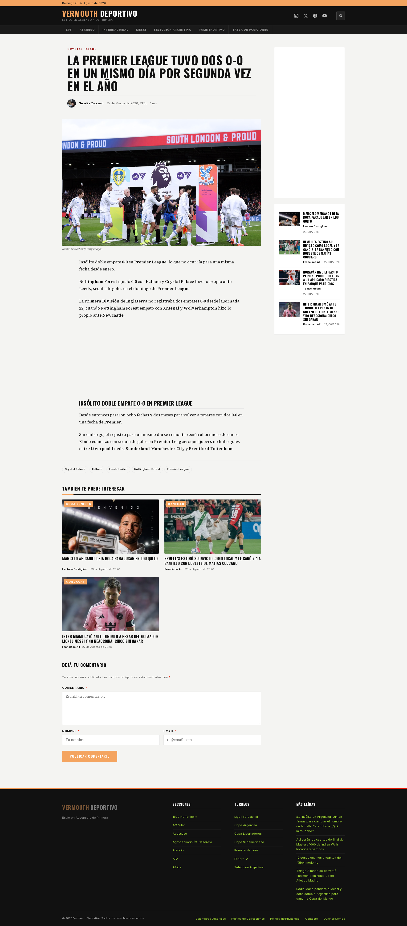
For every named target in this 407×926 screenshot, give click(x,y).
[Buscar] (340, 16)
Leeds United (118, 469)
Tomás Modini (312, 288)
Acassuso (180, 833)
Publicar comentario (90, 756)
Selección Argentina (172, 29)
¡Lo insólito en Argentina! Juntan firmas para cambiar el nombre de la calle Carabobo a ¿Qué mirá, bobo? (319, 824)
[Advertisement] (161, 359)
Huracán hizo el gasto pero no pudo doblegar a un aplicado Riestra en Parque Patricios (321, 278)
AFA (175, 859)
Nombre (71, 731)
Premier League (178, 469)
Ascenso (87, 29)
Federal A (241, 859)
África (177, 867)
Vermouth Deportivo (86, 918)
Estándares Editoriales (211, 918)
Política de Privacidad (285, 918)
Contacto (311, 918)
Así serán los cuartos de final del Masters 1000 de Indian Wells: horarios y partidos (320, 844)
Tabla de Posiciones (250, 29)
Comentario (75, 687)
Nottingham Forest (147, 469)
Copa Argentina (245, 825)
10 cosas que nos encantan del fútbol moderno (319, 860)
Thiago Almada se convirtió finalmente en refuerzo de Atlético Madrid (316, 875)
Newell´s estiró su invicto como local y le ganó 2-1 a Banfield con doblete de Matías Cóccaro (212, 561)
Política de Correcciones (248, 918)
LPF (69, 29)
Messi (141, 29)
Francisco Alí (173, 569)
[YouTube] (324, 16)
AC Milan (179, 825)
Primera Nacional (246, 850)
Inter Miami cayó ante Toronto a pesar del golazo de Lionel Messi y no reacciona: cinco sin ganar (110, 639)
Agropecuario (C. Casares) (192, 842)
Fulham (97, 469)
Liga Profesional (246, 816)
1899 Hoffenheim (185, 816)
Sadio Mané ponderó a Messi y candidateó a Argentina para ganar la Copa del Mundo (319, 893)
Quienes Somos (334, 918)
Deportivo (100, 13)
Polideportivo (212, 29)
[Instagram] (296, 16)
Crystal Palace (81, 49)
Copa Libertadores (248, 833)
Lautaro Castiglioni (75, 569)
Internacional (115, 29)
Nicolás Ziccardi (91, 103)
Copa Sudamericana (249, 842)
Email (170, 731)
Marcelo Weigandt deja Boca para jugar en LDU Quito (110, 558)
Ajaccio (178, 850)
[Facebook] (315, 16)
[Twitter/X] (305, 16)
